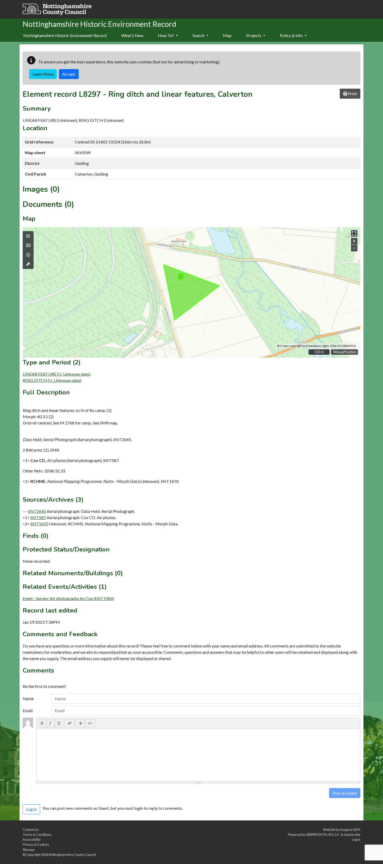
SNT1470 (39, 523)
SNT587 (38, 517)
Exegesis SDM (350, 829)
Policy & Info (292, 35)
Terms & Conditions (37, 834)
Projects (254, 35)
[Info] (28, 255)
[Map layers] (28, 236)
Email (28, 710)
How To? (166, 35)
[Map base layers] (28, 245)
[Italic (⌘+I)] (50, 723)
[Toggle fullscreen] (354, 233)
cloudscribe (351, 834)
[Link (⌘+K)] (69, 723)
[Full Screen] (80, 723)
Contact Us (31, 829)
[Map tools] (28, 264)
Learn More (43, 73)
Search (199, 35)
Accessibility (32, 839)
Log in (356, 839)
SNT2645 (37, 511)
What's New (132, 35)
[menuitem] (132, 36)
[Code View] (90, 723)
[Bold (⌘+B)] (42, 723)
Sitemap (28, 850)
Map (227, 35)
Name (28, 698)
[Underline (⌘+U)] (58, 723)
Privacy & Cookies (36, 844)
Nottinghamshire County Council (72, 855)
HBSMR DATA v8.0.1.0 (322, 834)
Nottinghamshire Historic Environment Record (65, 35)
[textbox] (198, 755)
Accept (68, 73)
